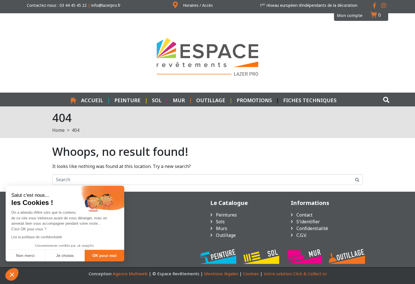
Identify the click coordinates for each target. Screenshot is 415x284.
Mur (179, 100)
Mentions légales (221, 273)
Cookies (251, 273)
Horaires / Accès (198, 5)
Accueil (92, 100)
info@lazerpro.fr (106, 5)
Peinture (127, 100)
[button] (12, 274)
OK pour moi (104, 255)
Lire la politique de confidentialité (36, 237)
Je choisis (65, 255)
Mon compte (349, 15)
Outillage (210, 100)
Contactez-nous (41, 5)
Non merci (25, 255)
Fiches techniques (310, 100)
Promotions (254, 100)
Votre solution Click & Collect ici (295, 273)
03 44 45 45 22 (73, 5)
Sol (156, 100)
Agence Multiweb (130, 273)
